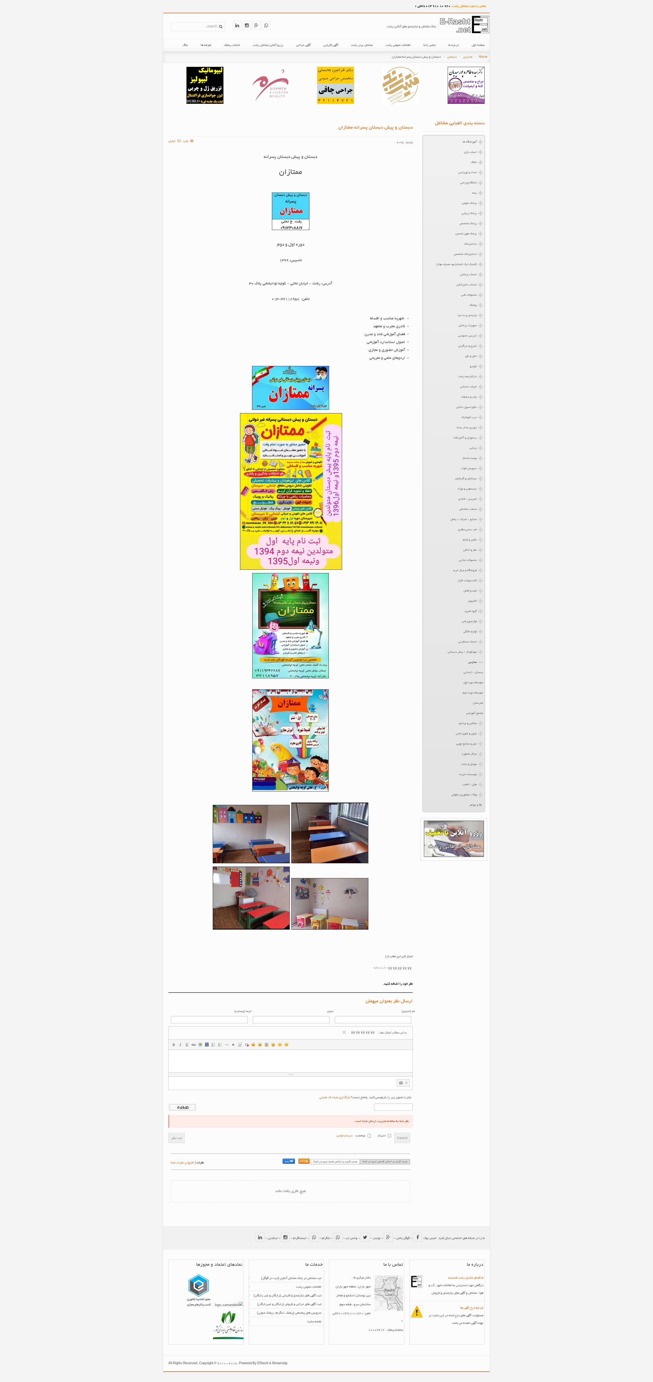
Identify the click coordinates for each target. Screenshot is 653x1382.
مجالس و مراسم (468, 723)
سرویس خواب (469, 468)
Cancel (402, 1138)
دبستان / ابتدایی (473, 672)
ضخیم (174, 1045)
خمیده (180, 1045)
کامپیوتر (472, 601)
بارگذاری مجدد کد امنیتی (334, 1097)
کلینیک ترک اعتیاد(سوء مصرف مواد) (456, 264)
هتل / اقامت (469, 784)
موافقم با (361, 1136)
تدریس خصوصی (467, 335)
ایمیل (172, 141)
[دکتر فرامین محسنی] (335, 103)
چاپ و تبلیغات (469, 397)
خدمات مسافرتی (467, 641)
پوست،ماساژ (469, 458)
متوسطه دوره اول (473, 682)
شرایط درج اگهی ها (471, 1308)
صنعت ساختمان (468, 509)
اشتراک (382, 1136)
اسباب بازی (470, 152)
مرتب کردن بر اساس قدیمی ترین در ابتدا (384, 1161)
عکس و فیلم (470, 539)
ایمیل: (329, 1011)
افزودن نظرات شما (182, 1162)
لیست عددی (220, 1045)
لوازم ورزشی (469, 621)
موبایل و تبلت (469, 764)
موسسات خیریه (468, 774)
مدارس (467, 57)
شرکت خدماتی (468, 386)
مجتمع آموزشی (474, 713)
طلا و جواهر (475, 805)
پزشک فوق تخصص (466, 233)
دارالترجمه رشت (467, 376)
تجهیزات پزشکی (468, 325)
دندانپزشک (470, 244)
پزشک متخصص (468, 223)
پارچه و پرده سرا (467, 315)
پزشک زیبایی (469, 213)
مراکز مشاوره (469, 754)
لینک (194, 1045)
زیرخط (187, 1045)
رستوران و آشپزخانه (465, 437)
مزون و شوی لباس (466, 733)
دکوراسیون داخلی (466, 407)
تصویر (200, 1045)
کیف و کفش (470, 590)
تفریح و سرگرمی (467, 346)
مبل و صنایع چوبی (466, 743)
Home (483, 57)
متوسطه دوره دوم (473, 692)
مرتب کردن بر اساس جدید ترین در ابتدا (335, 1161)
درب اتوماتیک (469, 417)
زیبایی (473, 448)
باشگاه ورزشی (468, 182)
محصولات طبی (469, 295)
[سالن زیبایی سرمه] (270, 103)
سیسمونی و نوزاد (467, 488)
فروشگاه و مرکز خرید (465, 570)
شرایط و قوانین (344, 1136)
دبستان (452, 57)
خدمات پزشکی (468, 274)
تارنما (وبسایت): (243, 1011)
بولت (227, 1045)
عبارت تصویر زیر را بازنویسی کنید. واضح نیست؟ (365, 1097)
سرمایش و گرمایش (466, 478)
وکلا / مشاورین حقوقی (464, 794)
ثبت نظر (176, 1138)
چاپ (186, 141)
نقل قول (233, 1045)
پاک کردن (247, 1045)
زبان (273, 1045)
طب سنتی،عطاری (467, 529)
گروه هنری (471, 611)
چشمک (286, 1045)
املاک (474, 162)
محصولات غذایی (468, 560)
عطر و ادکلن (470, 550)
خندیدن (253, 1045)
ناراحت (280, 1045)
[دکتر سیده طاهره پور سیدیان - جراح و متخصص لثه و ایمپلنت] (466, 103)
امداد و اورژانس (467, 172)
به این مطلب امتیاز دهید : (392, 1032)
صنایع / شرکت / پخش (463, 519)
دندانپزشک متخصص (465, 254)
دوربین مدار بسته (467, 427)
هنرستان (478, 703)
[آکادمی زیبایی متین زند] (400, 104)
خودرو (473, 366)
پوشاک (473, 305)
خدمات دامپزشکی (467, 284)
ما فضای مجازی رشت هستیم (465, 1277)
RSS (302, 1161)
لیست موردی (213, 1045)
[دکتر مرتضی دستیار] (204, 103)
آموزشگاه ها (470, 142)
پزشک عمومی (469, 203)
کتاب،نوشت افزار (467, 580)
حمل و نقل (471, 356)
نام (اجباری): (408, 1011)
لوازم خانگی (470, 631)
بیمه (474, 193)
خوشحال (260, 1045)
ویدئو (207, 1045)
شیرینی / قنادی (467, 499)
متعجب (266, 1045)
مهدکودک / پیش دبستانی (462, 652)
